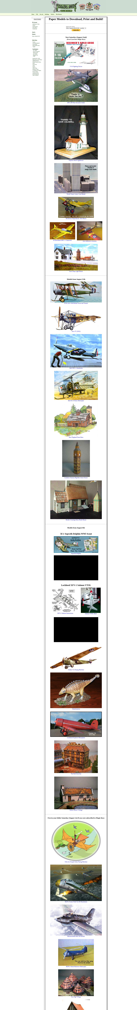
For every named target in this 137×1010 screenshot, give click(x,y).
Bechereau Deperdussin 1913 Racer (76, 218)
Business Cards (35, 69)
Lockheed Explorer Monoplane (76, 737)
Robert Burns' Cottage (76, 810)
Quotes (34, 66)
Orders (34, 25)
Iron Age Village (76, 997)
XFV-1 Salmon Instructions (65, 613)
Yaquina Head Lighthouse (76, 160)
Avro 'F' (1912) (76, 331)
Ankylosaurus (76, 709)
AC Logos (35, 50)
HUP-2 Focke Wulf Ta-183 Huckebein (76, 902)
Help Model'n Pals (36, 45)
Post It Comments (36, 51)
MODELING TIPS (36, 58)
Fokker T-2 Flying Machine (76, 670)
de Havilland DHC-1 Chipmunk (62, 240)
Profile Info (35, 28)
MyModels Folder (36, 24)
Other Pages (34, 40)
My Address (35, 27)
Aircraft (41, 14)
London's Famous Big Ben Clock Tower (76, 477)
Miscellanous (59, 14)
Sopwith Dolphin (76, 553)
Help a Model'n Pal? (36, 36)
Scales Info (35, 64)
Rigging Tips (35, 55)
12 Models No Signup (37, 70)
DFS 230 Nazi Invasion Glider (76, 102)
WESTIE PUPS (36, 61)
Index (34, 63)
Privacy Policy (35, 71)
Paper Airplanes (36, 75)
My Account (34, 22)
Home (33, 14)
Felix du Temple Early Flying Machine (76, 862)
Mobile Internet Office (37, 62)
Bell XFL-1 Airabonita (76, 368)
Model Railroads (36, 74)
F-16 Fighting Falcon (76, 66)
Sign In (33, 32)
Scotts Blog (35, 44)
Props (34, 56)
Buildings (47, 14)
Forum (34, 42)
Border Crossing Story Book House (76, 520)
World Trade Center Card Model (76, 194)
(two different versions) (89, 241)
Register (34, 34)
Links (34, 65)
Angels (34, 46)
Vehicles (52, 14)
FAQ (37, 14)
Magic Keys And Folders (37, 59)
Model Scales (35, 52)
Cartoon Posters (36, 72)
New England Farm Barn (76, 437)
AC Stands (35, 53)
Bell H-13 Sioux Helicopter (76, 400)
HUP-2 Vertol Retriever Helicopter (76, 966)
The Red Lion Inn (76, 774)
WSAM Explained (36, 43)
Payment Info (35, 26)
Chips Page (35, 68)
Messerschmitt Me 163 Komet (76, 936)
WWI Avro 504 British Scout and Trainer (76, 303)
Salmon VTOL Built (91, 613)
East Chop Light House (76, 271)
